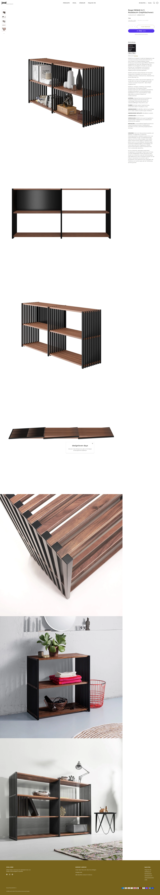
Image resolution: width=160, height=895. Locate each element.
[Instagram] (9, 874)
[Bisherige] (4, 8)
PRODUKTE (66, 3)
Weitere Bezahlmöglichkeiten (141, 34)
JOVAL (74, 3)
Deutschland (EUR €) (11, 887)
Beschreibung (131, 42)
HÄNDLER (82, 3)
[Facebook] (7, 874)
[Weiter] (4, 33)
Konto (150, 3)
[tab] (132, 42)
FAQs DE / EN (92, 3)
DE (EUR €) (142, 3)
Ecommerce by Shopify (24, 891)
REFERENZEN (148, 873)
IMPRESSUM (148, 871)
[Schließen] (92, 443)
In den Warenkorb (145, 26)
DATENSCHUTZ (148, 875)
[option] (4, 12)
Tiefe (129, 18)
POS (16, 891)
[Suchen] (154, 3)
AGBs (146, 879)
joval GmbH (12, 891)
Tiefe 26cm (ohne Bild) (142, 20)
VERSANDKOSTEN (149, 877)
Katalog (136, 55)
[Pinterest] (12, 874)
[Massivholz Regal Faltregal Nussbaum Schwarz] (4, 12)
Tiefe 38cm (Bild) (132, 20)
